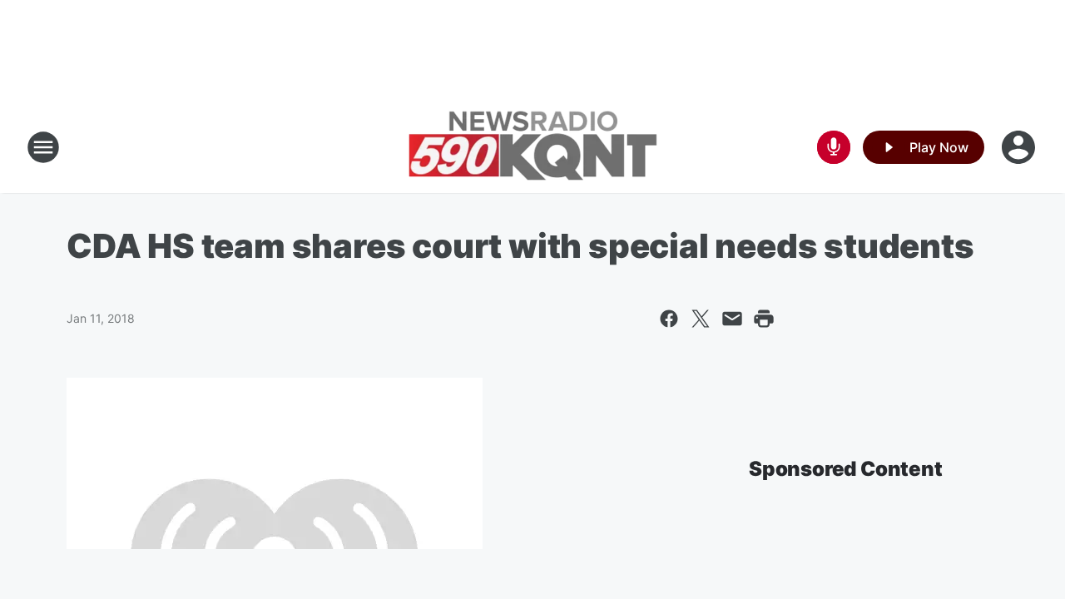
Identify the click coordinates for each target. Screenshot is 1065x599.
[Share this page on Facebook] (669, 318)
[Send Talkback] (833, 147)
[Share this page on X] (700, 318)
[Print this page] (763, 318)
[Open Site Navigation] (43, 147)
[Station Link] (532, 147)
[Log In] (1020, 147)
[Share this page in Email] (732, 318)
